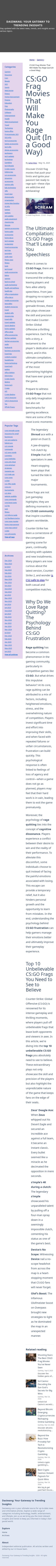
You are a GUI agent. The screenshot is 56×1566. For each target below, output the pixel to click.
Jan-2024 (8, 614)
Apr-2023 (8, 623)
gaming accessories (12, 228)
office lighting (9, 372)
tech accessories (11, 141)
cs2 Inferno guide (11, 515)
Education (8, 103)
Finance (7, 100)
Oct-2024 (8, 576)
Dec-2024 (8, 560)
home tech (8, 385)
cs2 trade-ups (10, 474)
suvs (6, 509)
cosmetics (8, 455)
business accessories (12, 351)
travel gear (9, 194)
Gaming (40, 59)
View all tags (10, 537)
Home (32, 59)
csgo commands (11, 499)
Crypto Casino (10, 169)
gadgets (8, 213)
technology (9, 159)
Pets (6, 106)
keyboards (8, 347)
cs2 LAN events (10, 534)
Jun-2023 (8, 607)
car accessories (10, 175)
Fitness (7, 94)
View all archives (11, 654)
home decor (9, 238)
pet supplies (9, 216)
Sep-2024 (8, 592)
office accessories (11, 335)
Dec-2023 (8, 636)
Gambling (8, 163)
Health (7, 119)
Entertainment (10, 116)
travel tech (8, 366)
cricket (7, 481)
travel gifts (8, 319)
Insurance (8, 75)
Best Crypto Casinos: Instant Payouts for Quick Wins (46, 1474)
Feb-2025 (8, 639)
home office (9, 131)
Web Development (11, 122)
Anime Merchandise (12, 203)
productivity (9, 244)
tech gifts (8, 147)
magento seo (9, 471)
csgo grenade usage (12, 430)
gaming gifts (9, 184)
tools (6, 266)
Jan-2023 (8, 595)
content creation (11, 357)
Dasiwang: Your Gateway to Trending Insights (28, 23)
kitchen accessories (12, 341)
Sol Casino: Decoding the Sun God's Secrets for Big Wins (45, 1387)
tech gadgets (9, 156)
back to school (10, 282)
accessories (9, 235)
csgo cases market (11, 521)
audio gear (9, 257)
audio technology (11, 285)
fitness (7, 263)
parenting (8, 253)
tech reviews (9, 241)
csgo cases (9, 477)
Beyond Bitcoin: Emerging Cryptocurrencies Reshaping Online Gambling (46, 1415)
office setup (9, 332)
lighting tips (9, 172)
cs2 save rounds (10, 452)
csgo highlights (10, 459)
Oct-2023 (8, 586)
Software (8, 112)
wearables (8, 304)
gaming (7, 278)
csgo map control (11, 528)
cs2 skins (8, 493)
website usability (11, 496)
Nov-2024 (8, 620)
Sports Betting (10, 325)
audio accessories (11, 272)
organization (9, 200)
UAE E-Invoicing (10, 398)
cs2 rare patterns (11, 440)
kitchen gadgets (10, 338)
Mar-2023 (8, 598)
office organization (11, 294)
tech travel (8, 269)
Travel (7, 125)
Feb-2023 (8, 573)
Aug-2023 (8, 589)
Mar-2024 (8, 629)
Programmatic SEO (11, 134)
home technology (11, 363)
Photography (9, 109)
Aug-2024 (8, 611)
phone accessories (11, 150)
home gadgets (10, 329)
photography (9, 197)
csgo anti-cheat (10, 462)
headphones (9, 360)
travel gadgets (10, 322)
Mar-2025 (8, 645)
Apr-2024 (8, 626)
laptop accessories (11, 144)
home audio (9, 231)
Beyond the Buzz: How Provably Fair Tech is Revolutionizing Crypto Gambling (45, 1445)
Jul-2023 (8, 567)
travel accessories (11, 247)
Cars (6, 78)
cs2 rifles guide (10, 484)
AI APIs (7, 206)
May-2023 (8, 564)
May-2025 (8, 648)
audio (7, 344)
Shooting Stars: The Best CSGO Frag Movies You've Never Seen (45, 1361)
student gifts (9, 313)
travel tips (8, 354)
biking (7, 275)
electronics (9, 376)
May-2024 (8, 579)
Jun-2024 (8, 604)
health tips (8, 291)
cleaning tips (9, 222)
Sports (7, 87)
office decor (9, 297)
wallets (7, 369)
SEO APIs (8, 137)
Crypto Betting (10, 394)
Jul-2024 (8, 633)
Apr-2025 (8, 642)
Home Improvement (12, 97)
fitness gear (9, 260)
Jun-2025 (8, 651)
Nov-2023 (8, 601)
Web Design (9, 90)
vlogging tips (9, 316)
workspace (9, 153)
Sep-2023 (8, 570)
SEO (6, 84)
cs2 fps (7, 506)
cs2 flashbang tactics (12, 518)
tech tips (8, 250)
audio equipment (11, 219)
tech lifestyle (9, 166)
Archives (6, 1535)
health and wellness (12, 288)
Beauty (7, 81)
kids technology (10, 188)
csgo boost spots (11, 503)
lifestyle (7, 225)
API (6, 391)
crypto (7, 531)
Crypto (7, 388)
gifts (6, 191)
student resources (11, 307)
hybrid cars (9, 443)
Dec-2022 (8, 582)
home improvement (12, 524)
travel (7, 310)
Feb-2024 (8, 617)
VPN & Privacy (10, 407)
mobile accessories (12, 300)
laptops (7, 210)
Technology (9, 128)
